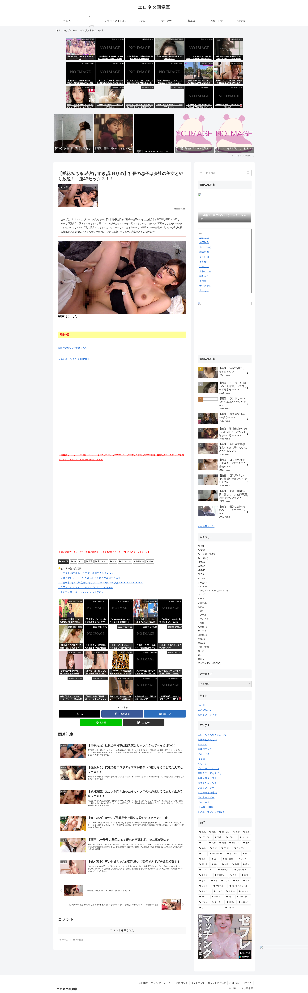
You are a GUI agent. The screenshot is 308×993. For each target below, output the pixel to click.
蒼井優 (203, 261)
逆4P (151, 561)
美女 (114, 561)
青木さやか (205, 285)
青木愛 (203, 281)
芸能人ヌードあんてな (210, 773)
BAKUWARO (205, 710)
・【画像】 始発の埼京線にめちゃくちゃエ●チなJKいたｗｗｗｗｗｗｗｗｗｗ (100, 582)
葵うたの (204, 257)
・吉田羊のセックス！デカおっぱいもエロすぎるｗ (85, 587)
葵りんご (204, 266)
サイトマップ (198, 983)
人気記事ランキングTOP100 (73, 359)
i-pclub (201, 759)
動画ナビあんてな (207, 739)
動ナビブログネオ (207, 714)
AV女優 (65, 561)
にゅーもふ (204, 802)
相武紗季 (204, 252)
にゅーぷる (204, 754)
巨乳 (91, 561)
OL (82, 561)
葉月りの (140, 561)
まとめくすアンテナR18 (211, 812)
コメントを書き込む (122, 930)
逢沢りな (204, 237)
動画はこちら (67, 316)
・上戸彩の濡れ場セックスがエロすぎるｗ (81, 592)
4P (75, 561)
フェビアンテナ (206, 787)
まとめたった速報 (207, 792)
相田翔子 (204, 242)
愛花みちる (102, 561)
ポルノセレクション (208, 768)
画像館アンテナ (206, 749)
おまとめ (202, 744)
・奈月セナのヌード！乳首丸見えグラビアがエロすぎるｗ (89, 577)
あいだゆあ (205, 247)
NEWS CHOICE (206, 807)
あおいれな (205, 271)
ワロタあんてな (206, 797)
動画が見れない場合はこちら (72, 347)
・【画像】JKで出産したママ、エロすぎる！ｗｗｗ (86, 573)
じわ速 (201, 705)
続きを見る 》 (206, 526)
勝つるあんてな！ (207, 783)
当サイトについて (217, 983)
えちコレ (202, 763)
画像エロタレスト (207, 778)
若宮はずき (126, 561)
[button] (143, 722)
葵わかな (204, 276)
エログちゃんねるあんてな (212, 734)
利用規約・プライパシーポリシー (156, 983)
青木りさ (204, 290)
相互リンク (182, 983)
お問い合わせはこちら (240, 983)
